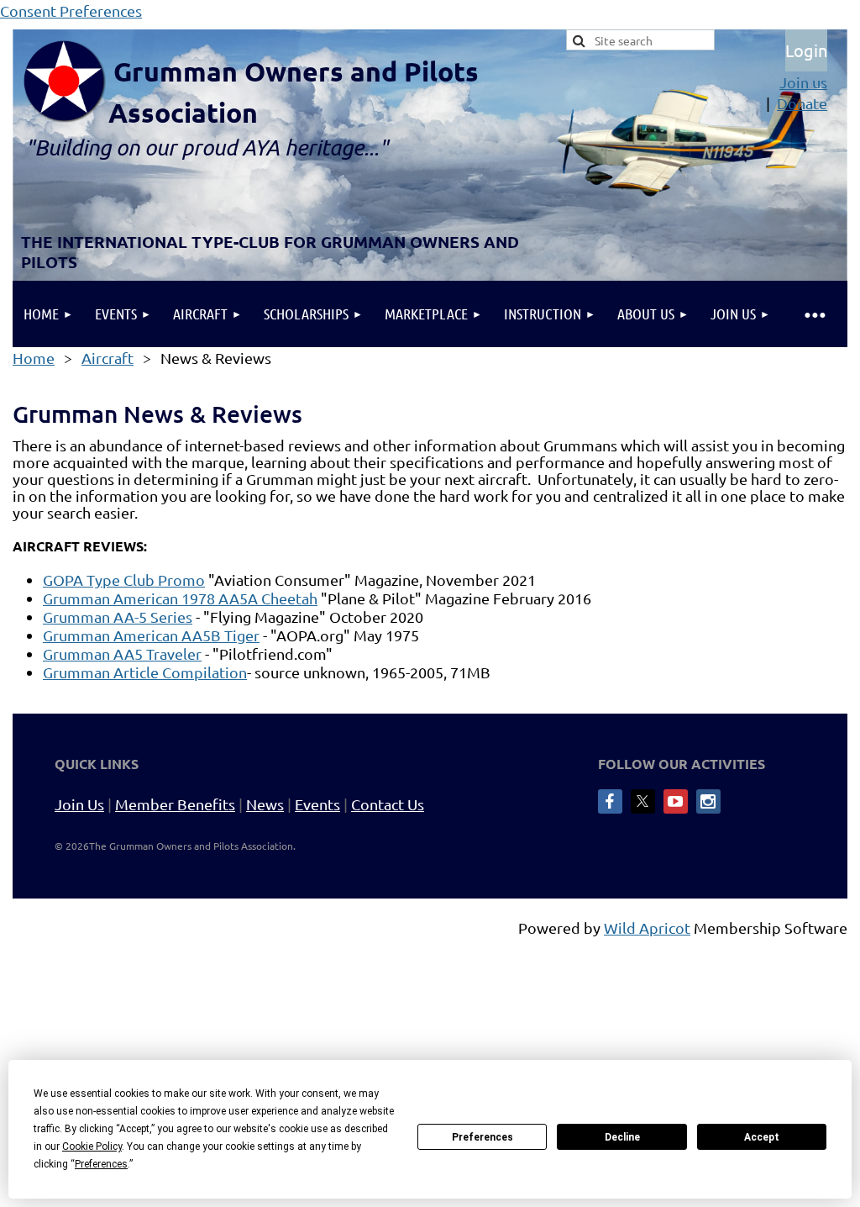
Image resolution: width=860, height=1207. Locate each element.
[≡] (814, 314)
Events (317, 804)
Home (34, 357)
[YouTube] (675, 801)
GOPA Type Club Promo (124, 579)
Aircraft (107, 357)
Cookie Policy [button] (92, 1146)
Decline (622, 1137)
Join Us (79, 804)
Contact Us (387, 804)
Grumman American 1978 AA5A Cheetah (180, 598)
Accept (761, 1137)
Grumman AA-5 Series (117, 616)
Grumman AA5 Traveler (122, 653)
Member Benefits (175, 804)
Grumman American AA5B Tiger (151, 635)
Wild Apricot (647, 927)
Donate (802, 103)
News (265, 804)
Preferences (482, 1137)
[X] (643, 801)
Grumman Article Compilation (145, 672)
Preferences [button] (101, 1164)
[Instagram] (708, 801)
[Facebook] (610, 801)
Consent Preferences (71, 10)
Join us (803, 82)
